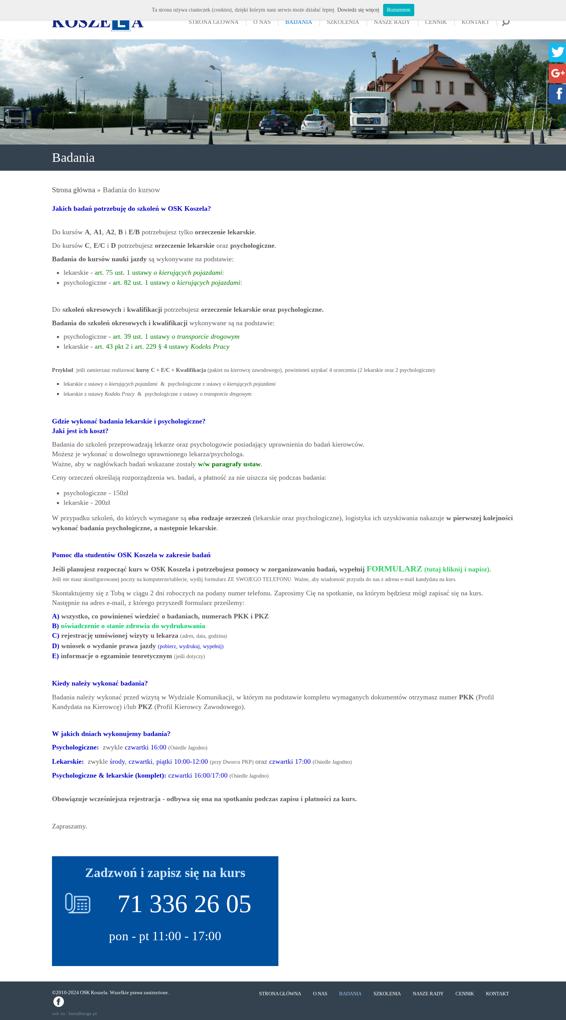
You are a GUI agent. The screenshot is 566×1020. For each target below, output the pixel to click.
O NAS (262, 22)
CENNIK (436, 22)
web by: (74, 1014)
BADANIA (298, 22)
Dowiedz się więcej (358, 10)
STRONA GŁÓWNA (214, 22)
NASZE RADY (392, 22)
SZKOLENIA (343, 22)
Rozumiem (398, 10)
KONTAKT (475, 22)
